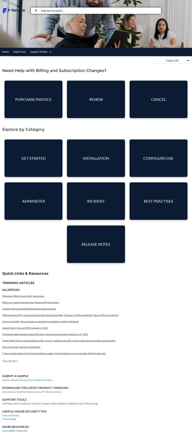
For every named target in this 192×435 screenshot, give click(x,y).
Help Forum (19, 51)
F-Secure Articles (10, 415)
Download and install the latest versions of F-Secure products (32, 391)
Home (5, 51)
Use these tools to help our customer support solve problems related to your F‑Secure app (50, 403)
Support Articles (39, 51)
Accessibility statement (14, 430)
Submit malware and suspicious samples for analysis (27, 380)
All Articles (11, 289)
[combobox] (101, 11)
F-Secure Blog (9, 419)
